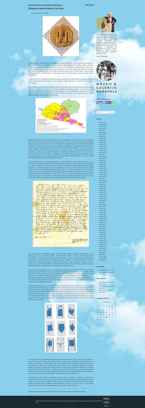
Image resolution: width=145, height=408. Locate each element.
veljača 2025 (102, 144)
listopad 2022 (103, 200)
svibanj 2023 (102, 186)
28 (106, 317)
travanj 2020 (102, 258)
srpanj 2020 (102, 252)
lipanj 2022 (102, 206)
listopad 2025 (103, 128)
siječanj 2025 (102, 146)
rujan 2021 (102, 224)
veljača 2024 (102, 168)
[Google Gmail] (98, 105)
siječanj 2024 (102, 170)
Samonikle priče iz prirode (106, 272)
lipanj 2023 (102, 184)
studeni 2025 (102, 126)
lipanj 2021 (102, 230)
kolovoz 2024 (103, 156)
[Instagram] (101, 102)
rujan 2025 (102, 130)
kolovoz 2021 (103, 226)
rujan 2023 (102, 178)
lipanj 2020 (102, 254)
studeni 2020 (102, 244)
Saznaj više (106, 405)
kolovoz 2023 (103, 180)
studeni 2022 (102, 198)
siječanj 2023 (102, 194)
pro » (100, 319)
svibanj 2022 (102, 208)
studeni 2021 (102, 220)
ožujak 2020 (102, 260)
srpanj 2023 (102, 182)
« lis (97, 319)
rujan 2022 (102, 202)
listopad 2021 (103, 222)
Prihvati (106, 398)
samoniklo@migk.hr (102, 56)
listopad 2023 (103, 176)
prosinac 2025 (103, 124)
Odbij (106, 402)
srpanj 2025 (102, 134)
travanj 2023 (102, 188)
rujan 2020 (102, 248)
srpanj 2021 (102, 228)
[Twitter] (104, 102)
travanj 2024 (102, 164)
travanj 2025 (102, 140)
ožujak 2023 (102, 190)
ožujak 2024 (102, 166)
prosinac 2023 (103, 172)
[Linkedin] (107, 102)
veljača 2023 (102, 192)
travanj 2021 (102, 234)
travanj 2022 (102, 210)
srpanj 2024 (102, 158)
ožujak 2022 (102, 212)
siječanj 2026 (102, 122)
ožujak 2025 (102, 142)
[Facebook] (98, 102)
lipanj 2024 (102, 160)
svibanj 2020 (102, 256)
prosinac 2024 (103, 148)
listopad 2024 (103, 152)
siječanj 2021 (102, 240)
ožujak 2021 (102, 236)
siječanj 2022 (102, 216)
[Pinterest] (110, 102)
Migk (46, 13)
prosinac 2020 (103, 242)
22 (109, 315)
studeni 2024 (102, 150)
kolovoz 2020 (103, 250)
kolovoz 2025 (103, 132)
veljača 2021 (102, 238)
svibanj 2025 (102, 138)
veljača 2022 (102, 214)
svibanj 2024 (102, 162)
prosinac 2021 (103, 218)
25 (98, 317)
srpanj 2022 (102, 204)
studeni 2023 (102, 174)
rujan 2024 (102, 154)
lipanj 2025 (102, 136)
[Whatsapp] (113, 102)
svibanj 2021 (102, 232)
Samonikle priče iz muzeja (106, 270)
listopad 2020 (103, 246)
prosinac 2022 (103, 196)
